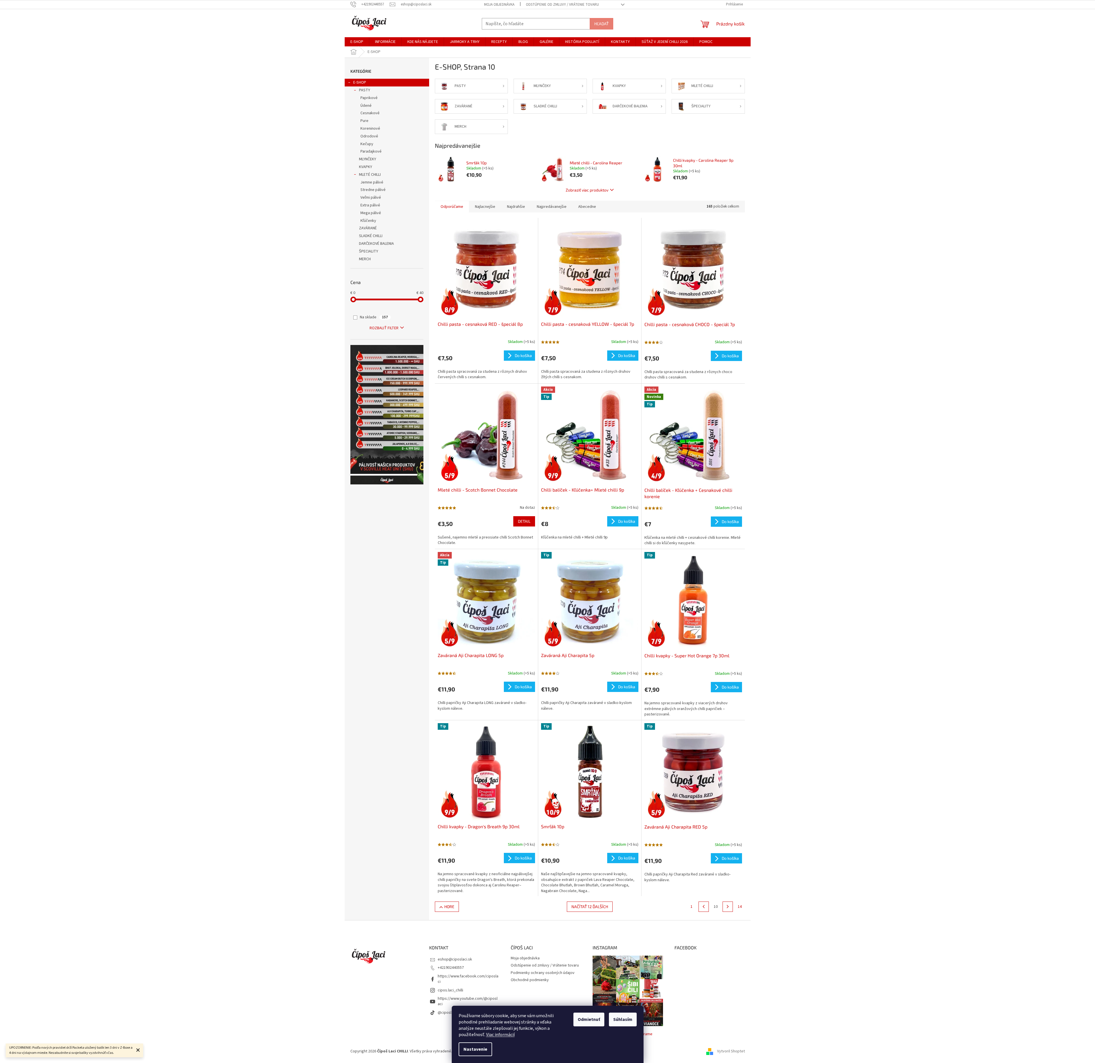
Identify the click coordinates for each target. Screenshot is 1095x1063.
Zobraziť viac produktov (587, 190)
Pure (364, 121)
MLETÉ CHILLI (370, 175)
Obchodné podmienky (530, 980)
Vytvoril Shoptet (731, 1051)
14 (740, 907)
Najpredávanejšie (552, 207)
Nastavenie (475, 1049)
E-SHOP (359, 82)
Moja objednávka (499, 4)
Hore (449, 906)
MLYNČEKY (367, 159)
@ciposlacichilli (451, 1012)
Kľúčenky (368, 221)
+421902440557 (451, 968)
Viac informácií (500, 1035)
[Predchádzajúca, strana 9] (704, 907)
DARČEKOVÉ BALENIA (376, 243)
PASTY (364, 90)
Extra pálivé (370, 205)
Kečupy (366, 144)
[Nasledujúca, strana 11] (728, 907)
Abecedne (587, 207)
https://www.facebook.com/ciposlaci (468, 979)
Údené (366, 106)
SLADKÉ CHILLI (370, 236)
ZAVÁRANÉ (368, 228)
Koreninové (370, 128)
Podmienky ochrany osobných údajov (543, 973)
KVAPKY (365, 167)
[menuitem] (357, 41)
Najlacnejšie (485, 207)
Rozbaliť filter (384, 328)
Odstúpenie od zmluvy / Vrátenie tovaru (562, 4)
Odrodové (369, 136)
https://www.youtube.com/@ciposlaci (468, 1001)
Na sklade (374, 317)
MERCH (365, 259)
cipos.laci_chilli (450, 990)
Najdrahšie (516, 207)
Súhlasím (622, 1019)
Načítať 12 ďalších (589, 906)
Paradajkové (371, 151)
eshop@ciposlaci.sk (455, 959)
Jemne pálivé (371, 182)
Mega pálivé (370, 213)
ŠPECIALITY (368, 251)
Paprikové (369, 98)
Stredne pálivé (373, 190)
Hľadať (601, 23)
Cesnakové (370, 113)
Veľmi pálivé (370, 197)
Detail (524, 521)
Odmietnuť (589, 1019)
